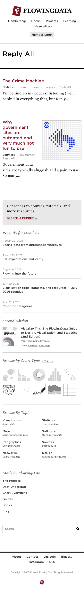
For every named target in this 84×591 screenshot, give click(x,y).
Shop (6, 511)
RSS (52, 561)
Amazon (32, 345)
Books (36, 21)
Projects (52, 21)
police (53, 87)
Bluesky (66, 556)
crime (23, 87)
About (16, 556)
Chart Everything (15, 492)
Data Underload (14, 486)
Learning (69, 21)
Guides (8, 499)
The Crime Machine (23, 80)
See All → (47, 361)
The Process (12, 480)
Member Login (42, 34)
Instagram (36, 561)
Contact (32, 556)
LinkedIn (50, 556)
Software (9, 154)
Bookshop (44, 345)
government (27, 154)
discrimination (38, 87)
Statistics (9, 87)
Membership (17, 21)
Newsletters (43, 26)
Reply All (65, 87)
